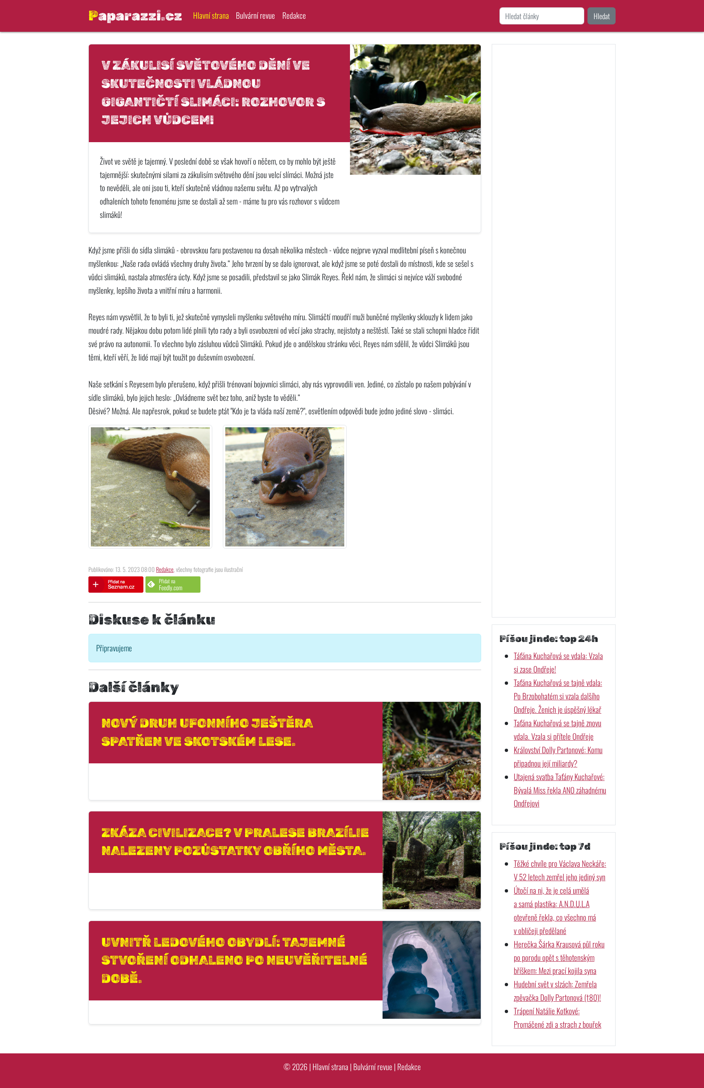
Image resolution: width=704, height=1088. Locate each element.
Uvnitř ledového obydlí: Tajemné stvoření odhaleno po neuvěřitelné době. (234, 960)
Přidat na (171, 584)
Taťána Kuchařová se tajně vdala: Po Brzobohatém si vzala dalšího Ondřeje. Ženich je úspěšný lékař (558, 696)
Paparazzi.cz (135, 15)
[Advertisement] (553, 330)
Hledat (602, 16)
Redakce (294, 15)
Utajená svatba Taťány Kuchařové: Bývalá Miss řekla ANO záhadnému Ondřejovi (560, 790)
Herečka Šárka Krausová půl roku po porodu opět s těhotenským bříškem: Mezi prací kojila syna (559, 957)
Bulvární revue (255, 15)
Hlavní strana (211, 15)
